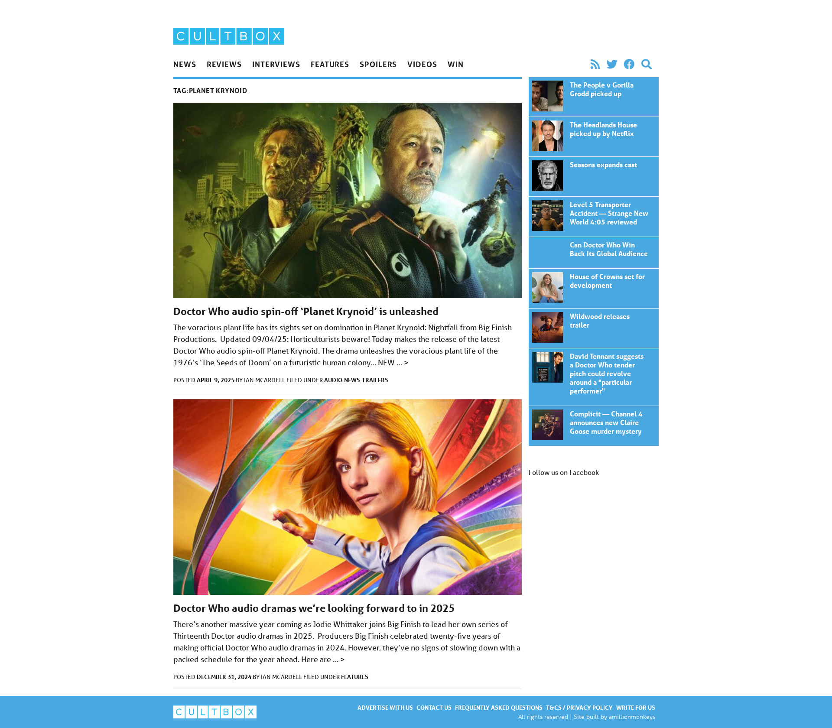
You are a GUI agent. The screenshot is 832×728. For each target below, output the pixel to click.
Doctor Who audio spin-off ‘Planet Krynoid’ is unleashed (306, 311)
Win (456, 64)
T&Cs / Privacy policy (579, 707)
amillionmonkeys (632, 716)
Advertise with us (385, 707)
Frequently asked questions (499, 707)
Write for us (635, 707)
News (184, 64)
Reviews (224, 64)
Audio (333, 380)
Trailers (375, 380)
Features (330, 64)
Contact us (434, 707)
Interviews (276, 64)
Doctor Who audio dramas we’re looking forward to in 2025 (314, 608)
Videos (422, 64)
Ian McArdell (265, 380)
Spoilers (378, 64)
